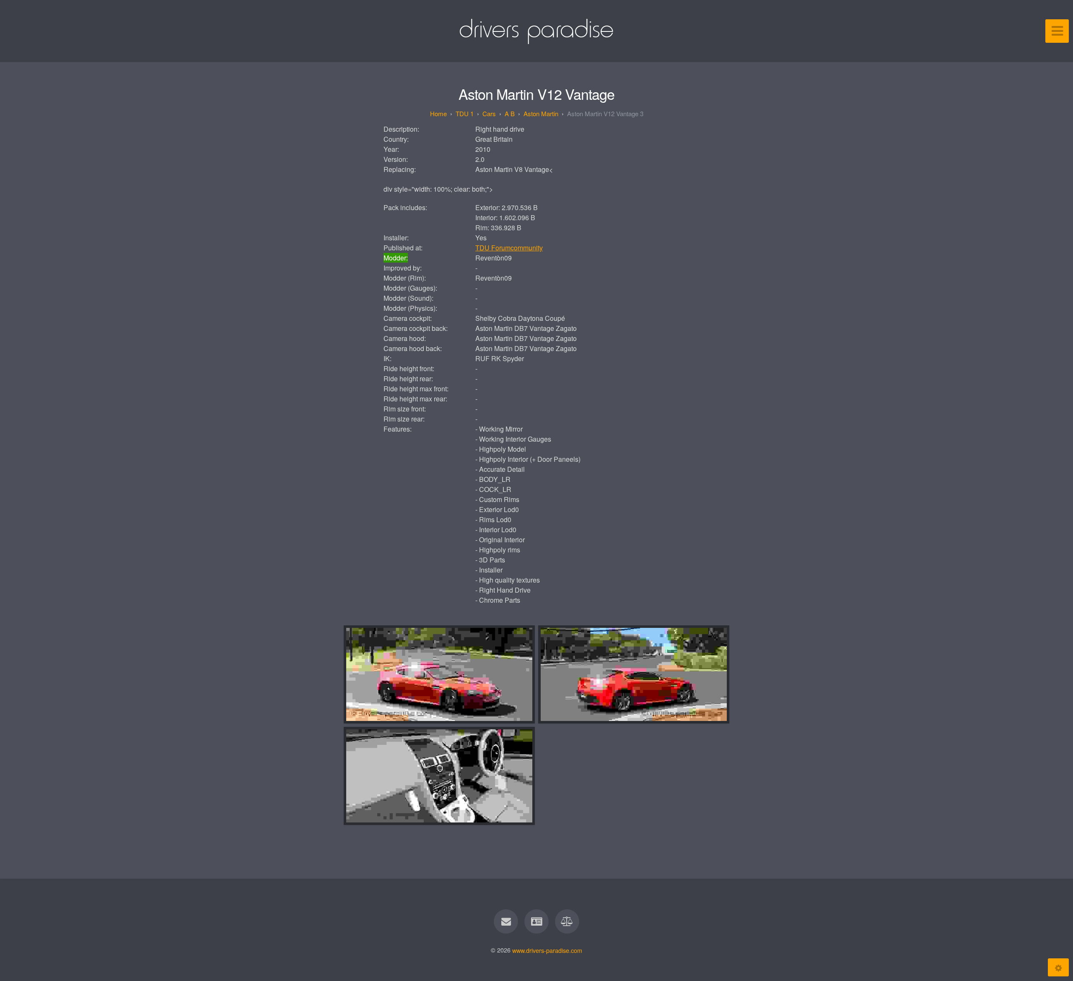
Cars (489, 113)
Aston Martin (541, 113)
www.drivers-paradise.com (547, 949)
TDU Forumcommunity (509, 247)
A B (510, 113)
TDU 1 (465, 113)
